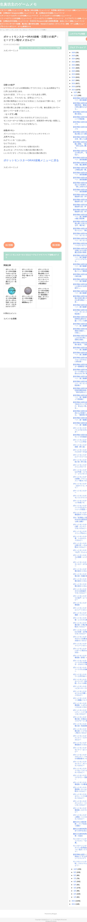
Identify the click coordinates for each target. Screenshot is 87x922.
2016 (74, 83)
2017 (74, 80)
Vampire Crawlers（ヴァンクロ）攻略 (55, 24)
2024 (74, 59)
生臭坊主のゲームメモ (18, 4)
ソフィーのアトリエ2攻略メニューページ (48, 18)
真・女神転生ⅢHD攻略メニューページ (50, 13)
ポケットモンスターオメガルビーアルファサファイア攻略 (40, 48)
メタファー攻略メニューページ (11, 10)
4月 (75, 888)
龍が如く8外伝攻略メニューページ (37, 10)
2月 (75, 894)
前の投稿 (56, 245)
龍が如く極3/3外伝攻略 (30, 24)
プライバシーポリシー (8, 26)
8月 (75, 875)
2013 (74, 901)
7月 (75, 878)
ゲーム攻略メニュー (77, 24)
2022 (74, 65)
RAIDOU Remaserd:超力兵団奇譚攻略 (44, 21)
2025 (74, 55)
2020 (74, 71)
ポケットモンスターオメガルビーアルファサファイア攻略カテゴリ (32, 256)
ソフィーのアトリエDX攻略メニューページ (16, 18)
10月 (75, 869)
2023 (74, 62)
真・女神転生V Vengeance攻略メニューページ (17, 13)
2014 (74, 90)
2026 (74, 52)
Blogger (54, 913)
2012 (74, 904)
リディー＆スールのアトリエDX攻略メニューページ (19, 16)
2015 (74, 86)
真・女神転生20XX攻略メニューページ (14, 21)
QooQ (54, 921)
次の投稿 (9, 245)
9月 (75, 872)
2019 (74, 74)
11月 (75, 95)
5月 (75, 885)
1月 (75, 897)
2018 (74, 77)
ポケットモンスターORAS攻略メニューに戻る (31, 160)
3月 (75, 891)
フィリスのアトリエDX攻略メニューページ (55, 16)
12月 (75, 92)
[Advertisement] (33, 67)
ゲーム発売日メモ (24, 26)
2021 (74, 68)
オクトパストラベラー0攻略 (10, 24)
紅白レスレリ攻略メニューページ (72, 21)
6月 (75, 881)
